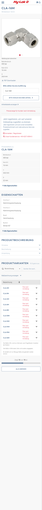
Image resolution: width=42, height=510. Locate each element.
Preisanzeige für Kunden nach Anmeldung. (21, 111)
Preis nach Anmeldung (26, 288)
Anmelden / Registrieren (13, 133)
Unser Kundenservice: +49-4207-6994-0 (18, 136)
